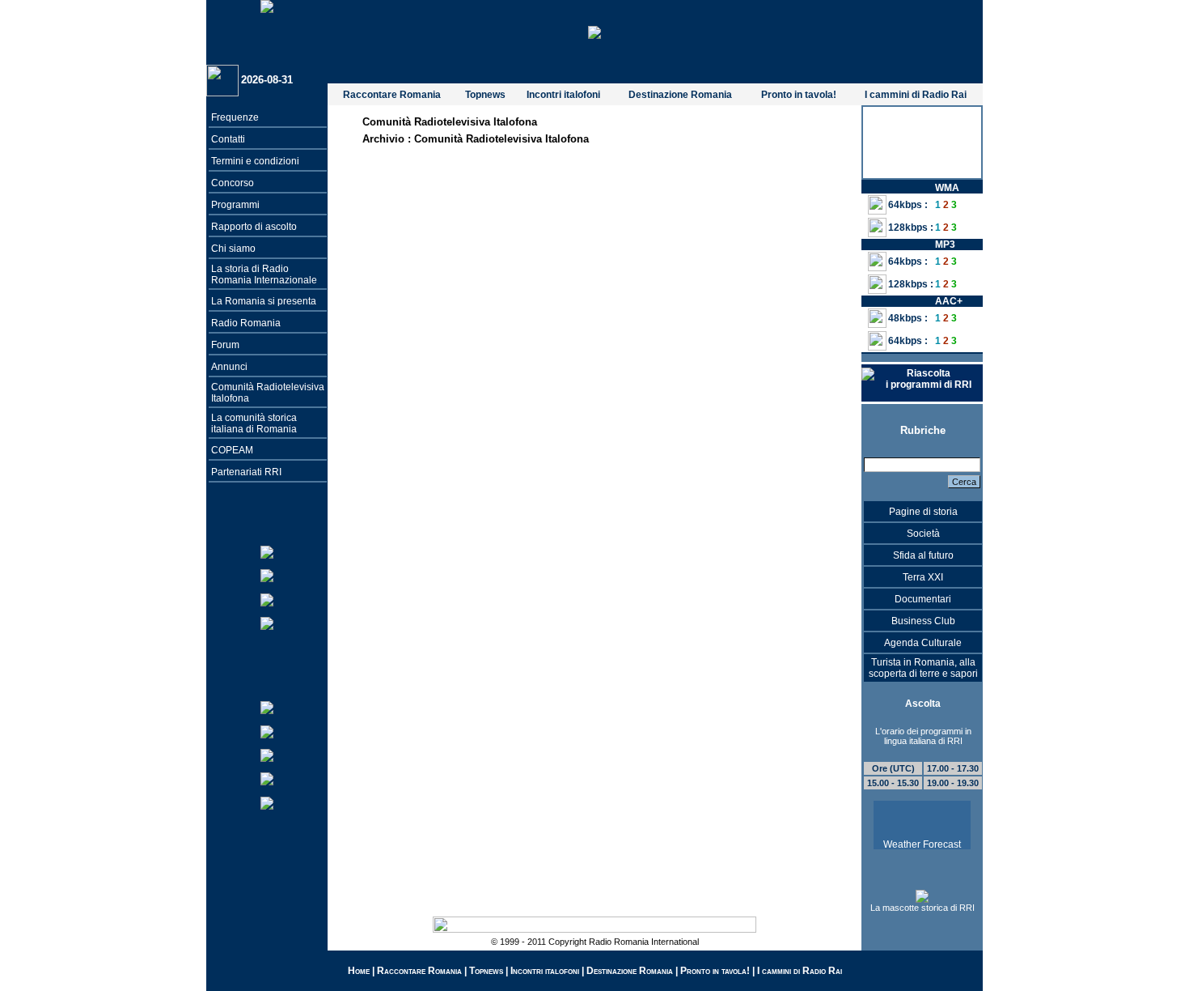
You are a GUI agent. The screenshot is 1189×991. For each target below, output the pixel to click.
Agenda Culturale (923, 643)
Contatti (228, 139)
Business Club (923, 621)
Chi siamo (233, 248)
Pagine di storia (923, 511)
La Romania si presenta (263, 301)
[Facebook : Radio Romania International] (266, 575)
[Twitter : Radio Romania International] (266, 552)
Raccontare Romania (392, 94)
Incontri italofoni (563, 94)
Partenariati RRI (246, 472)
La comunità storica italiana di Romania (254, 423)
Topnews (485, 94)
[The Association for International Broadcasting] (266, 754)
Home (359, 970)
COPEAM (232, 450)
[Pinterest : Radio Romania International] (266, 622)
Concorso (232, 183)
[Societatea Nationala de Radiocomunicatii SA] (266, 731)
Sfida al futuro (923, 555)
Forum (225, 345)
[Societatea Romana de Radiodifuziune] (266, 707)
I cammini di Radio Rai (916, 94)
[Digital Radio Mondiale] (266, 802)
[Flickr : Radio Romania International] (266, 599)
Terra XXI (923, 577)
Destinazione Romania (680, 94)
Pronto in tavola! (798, 94)
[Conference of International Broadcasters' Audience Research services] (266, 778)
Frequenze (235, 117)
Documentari (923, 599)
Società (923, 533)
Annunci (229, 366)
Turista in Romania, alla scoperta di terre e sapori (923, 668)
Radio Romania (246, 323)
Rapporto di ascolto (254, 226)
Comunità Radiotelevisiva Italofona (501, 139)
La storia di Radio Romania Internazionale (264, 274)
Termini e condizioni (255, 161)
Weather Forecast (922, 844)
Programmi (235, 205)
